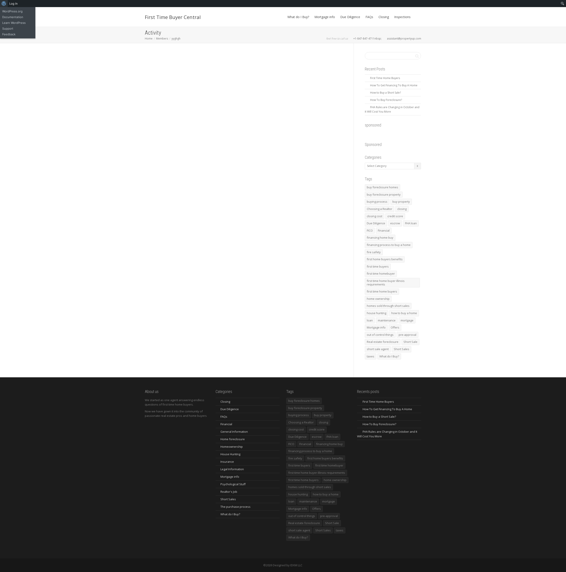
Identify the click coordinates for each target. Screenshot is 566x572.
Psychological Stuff (233, 484)
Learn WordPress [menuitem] (14, 23)
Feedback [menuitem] (8, 34)
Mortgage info (324, 17)
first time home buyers (382, 291)
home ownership (378, 299)
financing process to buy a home (389, 245)
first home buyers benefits (385, 259)
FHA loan (411, 223)
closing (402, 209)
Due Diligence (350, 17)
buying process (377, 202)
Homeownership (231, 447)
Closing (384, 17)
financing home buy (380, 238)
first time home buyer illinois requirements (386, 282)
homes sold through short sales (388, 306)
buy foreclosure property (384, 194)
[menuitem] (4, 3)
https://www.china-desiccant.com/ (176, 148)
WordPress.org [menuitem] (12, 11)
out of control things (380, 335)
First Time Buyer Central (173, 17)
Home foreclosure (232, 439)
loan (370, 320)
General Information (234, 432)
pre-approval (407, 335)
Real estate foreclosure (382, 342)
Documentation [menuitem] (12, 17)
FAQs (369, 17)
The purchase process (235, 507)
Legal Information (232, 469)
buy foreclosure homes (382, 187)
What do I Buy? (298, 17)
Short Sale (410, 342)
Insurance (227, 462)
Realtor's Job (228, 492)
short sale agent (378, 349)
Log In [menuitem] (13, 3)
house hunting (376, 313)
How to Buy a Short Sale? (385, 92)
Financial (384, 230)
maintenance (387, 320)
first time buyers (378, 266)
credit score (395, 216)
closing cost (374, 216)
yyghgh (158, 90)
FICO (370, 230)
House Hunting (230, 454)
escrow (395, 223)
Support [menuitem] (7, 28)
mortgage (407, 320)
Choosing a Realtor (379, 209)
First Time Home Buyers (385, 78)
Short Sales (401, 349)
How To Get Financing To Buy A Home (393, 85)
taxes (370, 356)
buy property (401, 202)
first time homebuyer (381, 274)
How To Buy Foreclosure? (386, 100)
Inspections (402, 17)
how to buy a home (404, 313)
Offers (395, 327)
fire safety (374, 252)
